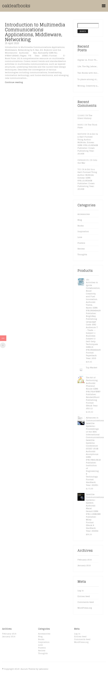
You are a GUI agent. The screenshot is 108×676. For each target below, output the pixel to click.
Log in (80, 590)
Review (81, 248)
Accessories (83, 214)
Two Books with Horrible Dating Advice (88, 72)
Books (80, 225)
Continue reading (14, 82)
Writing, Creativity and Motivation (88, 85)
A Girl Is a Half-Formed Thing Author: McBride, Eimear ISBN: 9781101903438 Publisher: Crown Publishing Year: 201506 (87, 143)
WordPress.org (84, 608)
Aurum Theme (28, 669)
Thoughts (82, 254)
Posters (81, 243)
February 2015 (84, 559)
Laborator (43, 669)
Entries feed (83, 596)
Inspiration (83, 231)
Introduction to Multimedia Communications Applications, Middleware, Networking (35, 32)
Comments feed (85, 602)
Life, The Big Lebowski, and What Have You (88, 66)
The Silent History (84, 117)
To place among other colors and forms (88, 79)
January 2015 (84, 565)
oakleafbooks (16, 6)
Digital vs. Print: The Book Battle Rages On (88, 60)
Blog (79, 220)
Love (79, 237)
